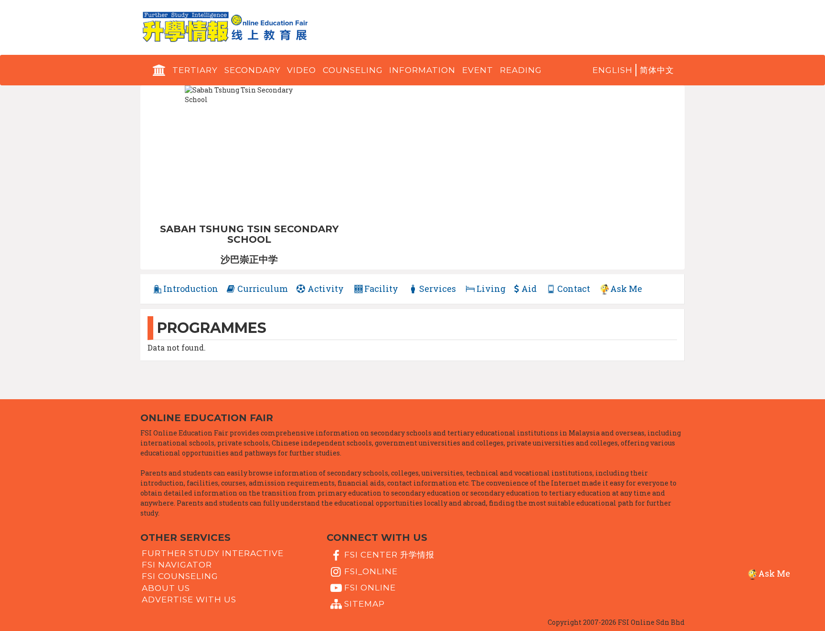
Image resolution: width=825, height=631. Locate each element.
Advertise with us (189, 599)
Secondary (252, 70)
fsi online (370, 587)
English (612, 70)
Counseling (353, 70)
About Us (166, 587)
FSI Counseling (180, 576)
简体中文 (657, 70)
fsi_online (371, 571)
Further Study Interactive (213, 553)
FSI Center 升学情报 (389, 554)
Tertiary (195, 70)
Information (422, 70)
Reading (521, 70)
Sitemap (364, 604)
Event (477, 70)
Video (301, 70)
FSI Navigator (177, 564)
